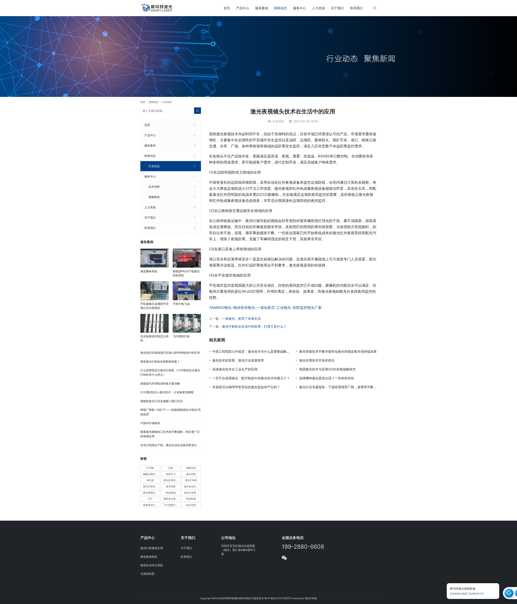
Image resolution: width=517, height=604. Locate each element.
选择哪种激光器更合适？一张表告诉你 (326, 378)
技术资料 (154, 186)
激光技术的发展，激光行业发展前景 (238, 360)
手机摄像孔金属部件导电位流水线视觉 (154, 305)
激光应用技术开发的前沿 (317, 360)
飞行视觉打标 (181, 336)
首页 (227, 8)
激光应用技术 (170, 480)
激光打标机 (191, 480)
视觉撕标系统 (148, 271)
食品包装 (191, 504)
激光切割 (191, 474)
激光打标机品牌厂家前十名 (151, 486)
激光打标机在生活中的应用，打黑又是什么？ (254, 326)
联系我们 (356, 8)
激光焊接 (170, 486)
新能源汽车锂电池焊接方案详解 (160, 383)
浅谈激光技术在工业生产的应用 (234, 369)
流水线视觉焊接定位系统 (154, 338)
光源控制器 (147, 573)
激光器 (150, 480)
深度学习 (170, 474)
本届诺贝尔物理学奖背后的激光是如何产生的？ (246, 387)
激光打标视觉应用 (151, 548)
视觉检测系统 (148, 556)
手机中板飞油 (181, 303)
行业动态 (278, 121)
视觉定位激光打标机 (171, 498)
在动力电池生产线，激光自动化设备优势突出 (168, 445)
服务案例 (261, 8)
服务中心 (299, 8)
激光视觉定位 (150, 492)
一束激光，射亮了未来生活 (241, 319)
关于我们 (337, 8)
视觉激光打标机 (151, 504)
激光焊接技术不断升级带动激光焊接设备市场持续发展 (338, 351)
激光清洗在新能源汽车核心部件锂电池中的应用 (170, 352)
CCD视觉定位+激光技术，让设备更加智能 (166, 392)
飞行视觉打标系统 (171, 504)
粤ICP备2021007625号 (277, 598)
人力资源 (318, 8)
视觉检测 (191, 498)
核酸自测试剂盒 (151, 474)
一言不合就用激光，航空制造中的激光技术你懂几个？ (251, 378)
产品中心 (242, 8)
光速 (170, 467)
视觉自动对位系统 (151, 565)
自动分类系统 (191, 492)
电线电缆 (170, 492)
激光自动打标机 (192, 486)
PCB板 (150, 467)
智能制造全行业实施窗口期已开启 (161, 401)
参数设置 (191, 467)
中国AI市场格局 (150, 423)
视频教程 (154, 197)
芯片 (150, 498)
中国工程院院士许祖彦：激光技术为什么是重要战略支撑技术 (251, 351)
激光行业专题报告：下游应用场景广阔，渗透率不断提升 (338, 387)
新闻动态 (280, 8)
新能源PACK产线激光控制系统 (186, 273)
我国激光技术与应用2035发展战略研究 (327, 369)
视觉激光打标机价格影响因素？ (160, 361)
